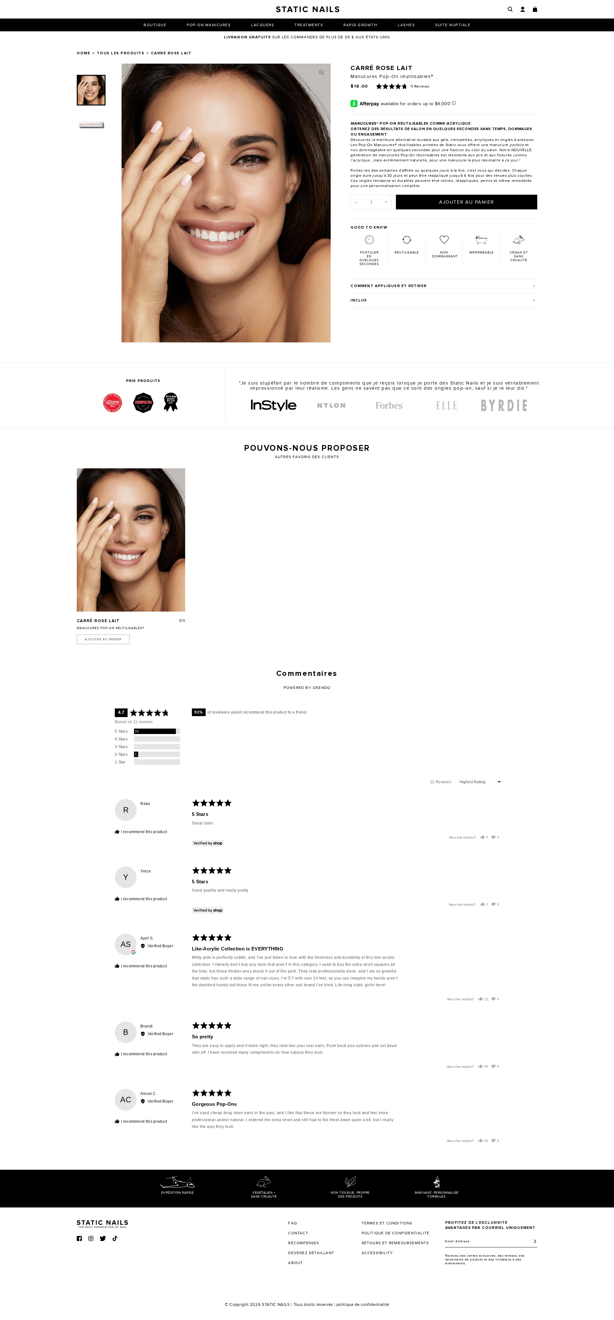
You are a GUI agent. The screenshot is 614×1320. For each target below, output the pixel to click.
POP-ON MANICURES (209, 25)
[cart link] (535, 9)
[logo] (273, 405)
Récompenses (303, 1243)
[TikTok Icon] (115, 1238)
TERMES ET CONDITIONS (387, 1223)
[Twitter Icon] (103, 1238)
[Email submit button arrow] (535, 1241)
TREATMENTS (309, 25)
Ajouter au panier (103, 639)
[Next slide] (321, 203)
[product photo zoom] (321, 72)
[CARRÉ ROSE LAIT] (131, 539)
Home (83, 53)
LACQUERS (262, 25)
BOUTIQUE (155, 25)
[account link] (522, 9)
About (295, 1263)
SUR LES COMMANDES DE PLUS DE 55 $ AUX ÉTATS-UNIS (307, 37)
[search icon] (510, 9)
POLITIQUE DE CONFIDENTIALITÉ (396, 1233)
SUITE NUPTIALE (452, 25)
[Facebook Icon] (79, 1238)
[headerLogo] (307, 9)
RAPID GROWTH (360, 25)
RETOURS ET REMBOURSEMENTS (395, 1243)
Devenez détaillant (311, 1253)
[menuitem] (91, 90)
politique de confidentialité (362, 1304)
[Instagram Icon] (90, 1238)
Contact (298, 1233)
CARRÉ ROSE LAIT (98, 621)
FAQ (292, 1223)
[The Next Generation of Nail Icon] (102, 1223)
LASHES (406, 25)
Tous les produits (121, 53)
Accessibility (377, 1253)
